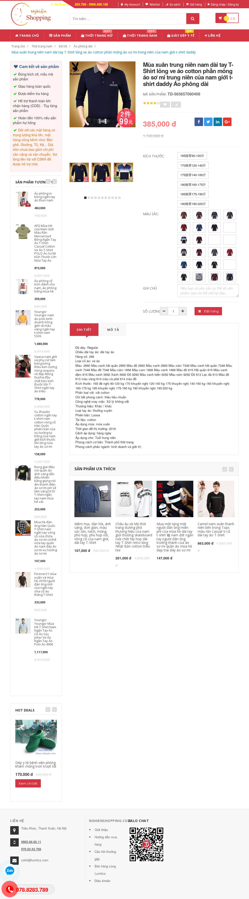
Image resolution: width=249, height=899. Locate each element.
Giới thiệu (101, 829)
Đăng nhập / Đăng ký (225, 4)
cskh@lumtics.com (34, 860)
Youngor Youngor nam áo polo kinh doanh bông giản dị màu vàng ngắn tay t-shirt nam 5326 (44, 323)
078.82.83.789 (31, 849)
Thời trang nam (42, 46)
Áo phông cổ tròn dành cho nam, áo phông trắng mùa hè (45, 286)
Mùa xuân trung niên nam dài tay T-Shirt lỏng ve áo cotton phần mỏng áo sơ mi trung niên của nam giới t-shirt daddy (103, 52)
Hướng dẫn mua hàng (106, 841)
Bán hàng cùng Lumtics (105, 870)
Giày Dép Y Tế (182, 35)
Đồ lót (63, 46)
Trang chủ (28, 35)
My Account (132, 4)
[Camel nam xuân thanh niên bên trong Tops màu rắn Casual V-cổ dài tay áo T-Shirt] (216, 499)
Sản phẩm (61, 35)
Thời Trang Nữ (98, 35)
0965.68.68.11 (31, 841)
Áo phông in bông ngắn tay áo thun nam (44, 197)
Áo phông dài (83, 46)
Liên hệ (213, 35)
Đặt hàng (211, 311)
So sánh (174, 4)
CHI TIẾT (84, 329)
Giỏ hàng (196, 4)
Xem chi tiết (28, 783)
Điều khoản (102, 880)
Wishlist (155, 4)
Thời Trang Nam (141, 35)
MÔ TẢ (113, 329)
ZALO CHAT (138, 820)
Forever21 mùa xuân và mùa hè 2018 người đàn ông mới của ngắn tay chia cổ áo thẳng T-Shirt (45, 584)
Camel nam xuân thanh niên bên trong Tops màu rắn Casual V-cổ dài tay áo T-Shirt (216, 529)
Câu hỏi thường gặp (105, 855)
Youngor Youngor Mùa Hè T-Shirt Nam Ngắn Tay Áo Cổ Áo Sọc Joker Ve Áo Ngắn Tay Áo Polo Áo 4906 (45, 632)
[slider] (151, 103)
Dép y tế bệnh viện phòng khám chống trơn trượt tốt (35, 764)
